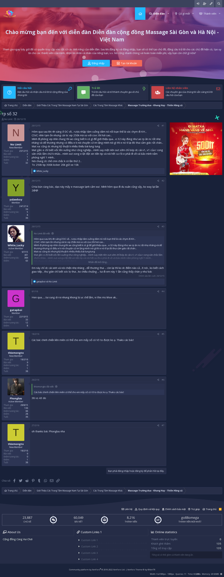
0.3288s (197, 574)
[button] (168, 13)
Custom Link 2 (89, 546)
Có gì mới (184, 13)
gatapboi (16, 310)
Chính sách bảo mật (175, 509)
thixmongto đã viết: (44, 386)
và (46, 281)
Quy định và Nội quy (149, 509)
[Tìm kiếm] (218, 3)
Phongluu (16, 398)
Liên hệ (128, 509)
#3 (163, 226)
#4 (163, 291)
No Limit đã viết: (42, 233)
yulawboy (15, 199)
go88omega (190, 517)
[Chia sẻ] (158, 126)
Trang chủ (140, 13)
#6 (163, 379)
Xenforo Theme (141, 569)
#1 (163, 125)
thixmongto (16, 352)
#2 (163, 180)
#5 (163, 334)
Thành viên (209, 13)
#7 (163, 425)
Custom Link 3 (89, 553)
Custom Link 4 (89, 559)
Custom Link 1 (89, 540)
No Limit (8, 119)
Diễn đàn (159, 13)
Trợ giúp (195, 509)
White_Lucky (16, 245)
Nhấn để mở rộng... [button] (98, 262)
